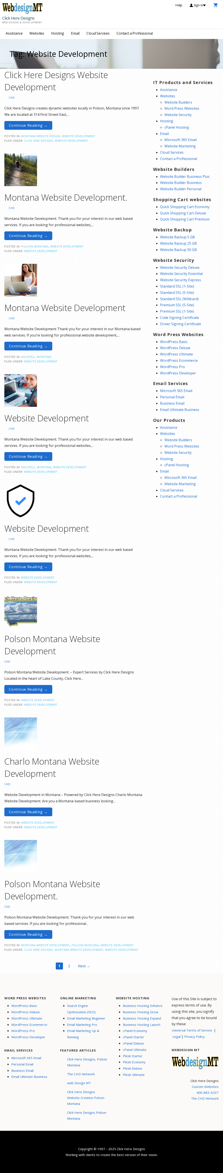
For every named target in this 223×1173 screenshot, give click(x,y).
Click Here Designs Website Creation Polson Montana (85, 1098)
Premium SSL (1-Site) (177, 311)
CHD (12, 97)
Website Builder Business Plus (184, 176)
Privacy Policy (194, 1036)
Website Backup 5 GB (177, 237)
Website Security (178, 114)
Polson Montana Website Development (52, 645)
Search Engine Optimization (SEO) (81, 1008)
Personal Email (172, 397)
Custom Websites (205, 1086)
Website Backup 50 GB (178, 249)
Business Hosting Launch (141, 1024)
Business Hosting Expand (142, 1018)
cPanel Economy (135, 1030)
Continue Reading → (28, 125)
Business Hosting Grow (140, 1012)
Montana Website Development (64, 308)
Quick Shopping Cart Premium (184, 219)
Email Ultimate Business (179, 409)
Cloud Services (98, 33)
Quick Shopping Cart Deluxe (183, 213)
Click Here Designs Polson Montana (86, 1115)
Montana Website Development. (65, 197)
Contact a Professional (135, 33)
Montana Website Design (40, 136)
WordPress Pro (172, 366)
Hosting (57, 33)
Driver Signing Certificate (180, 323)
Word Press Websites (181, 108)
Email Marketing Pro (82, 1024)
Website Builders (178, 102)
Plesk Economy (134, 1062)
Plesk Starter (132, 1056)
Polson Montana (35, 246)
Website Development (78, 136)
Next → (84, 966)
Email (75, 33)
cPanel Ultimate (134, 1049)
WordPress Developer (178, 373)
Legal (176, 1036)
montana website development (79, 949)
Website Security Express (180, 280)
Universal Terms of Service (192, 1030)
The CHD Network (81, 1074)
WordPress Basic (174, 341)
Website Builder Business (181, 182)
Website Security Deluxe (179, 267)
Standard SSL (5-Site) (177, 292)
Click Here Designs (18, 18)
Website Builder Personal (180, 189)
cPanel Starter (133, 1037)
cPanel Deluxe (133, 1043)
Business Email (172, 403)
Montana (44, 356)
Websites (36, 33)
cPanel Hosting (176, 127)
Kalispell (28, 356)
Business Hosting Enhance (142, 1005)
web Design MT (79, 1083)
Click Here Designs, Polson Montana (87, 1062)
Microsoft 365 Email (180, 139)
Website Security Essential (181, 273)
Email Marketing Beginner (86, 1018)
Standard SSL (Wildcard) (179, 298)
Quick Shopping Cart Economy (184, 206)
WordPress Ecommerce (179, 360)
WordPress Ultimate (176, 354)
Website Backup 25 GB (178, 243)
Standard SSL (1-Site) (177, 286)
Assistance (14, 33)
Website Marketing (180, 146)
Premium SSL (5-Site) (177, 305)
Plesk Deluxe (132, 1068)
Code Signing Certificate (179, 317)
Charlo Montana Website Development (51, 767)
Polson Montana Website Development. (52, 890)
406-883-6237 (207, 1092)
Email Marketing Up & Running (83, 1033)
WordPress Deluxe (175, 347)
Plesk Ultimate (134, 1074)
